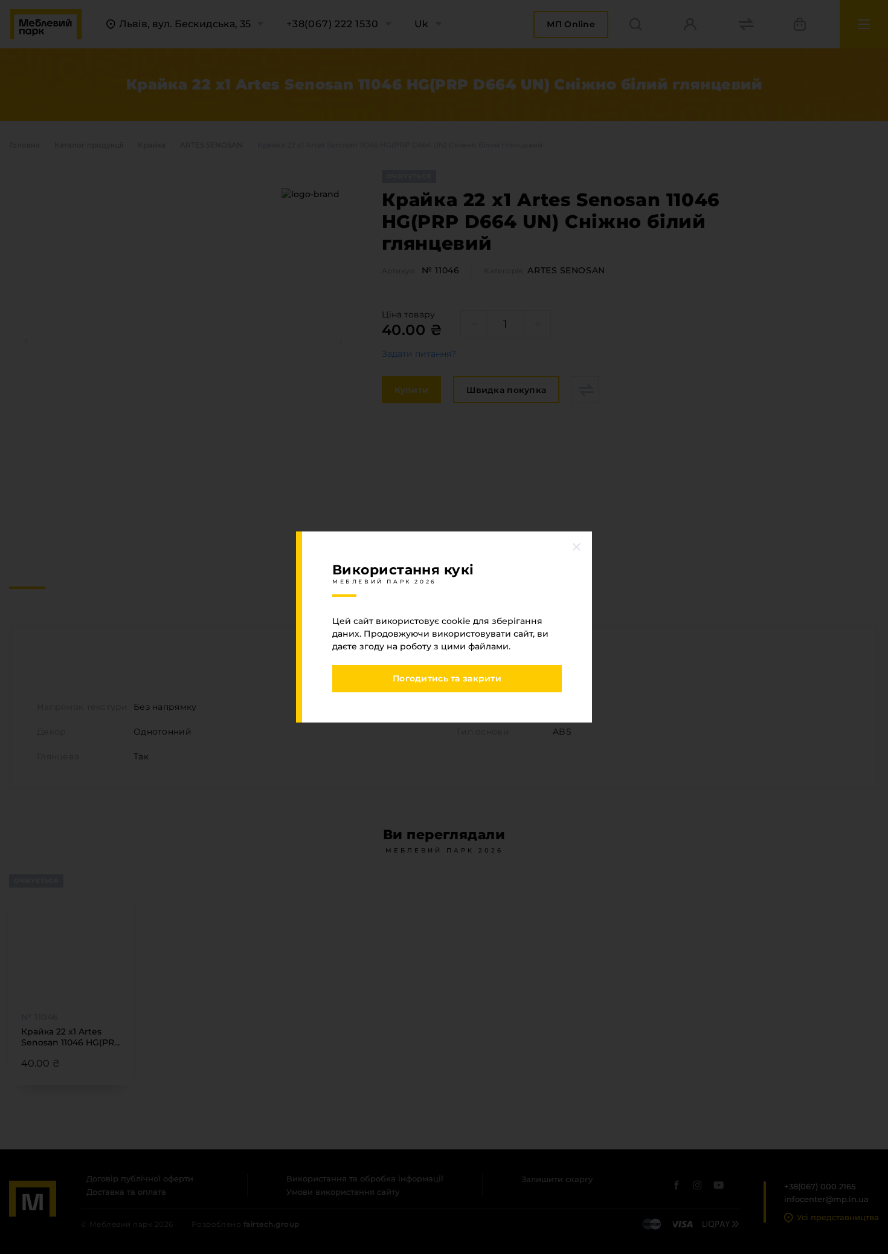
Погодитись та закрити (447, 678)
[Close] (577, 546)
